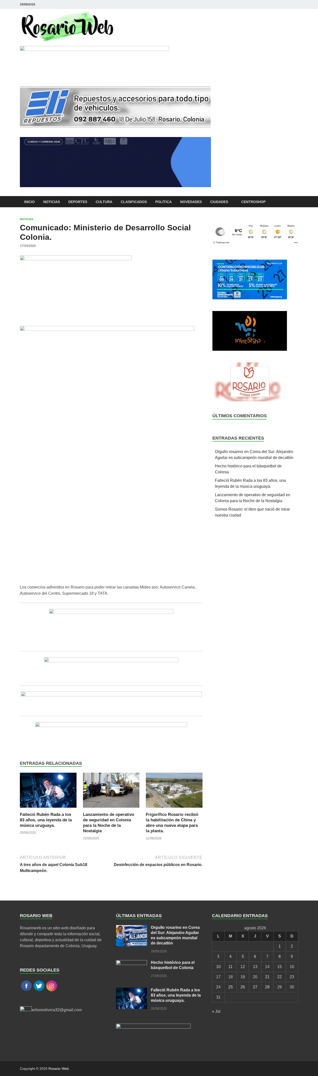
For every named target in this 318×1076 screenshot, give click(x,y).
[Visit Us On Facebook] (26, 991)
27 (255, 987)
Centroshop (253, 202)
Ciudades (219, 202)
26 (242, 987)
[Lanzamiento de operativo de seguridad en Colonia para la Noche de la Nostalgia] (111, 792)
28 (267, 987)
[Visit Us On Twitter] (39, 991)
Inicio (29, 202)
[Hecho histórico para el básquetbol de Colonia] (131, 963)
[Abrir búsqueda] (295, 202)
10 (218, 967)
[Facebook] (288, 4)
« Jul (216, 1011)
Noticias (51, 202)
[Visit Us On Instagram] (51, 991)
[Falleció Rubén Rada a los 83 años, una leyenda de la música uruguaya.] (48, 792)
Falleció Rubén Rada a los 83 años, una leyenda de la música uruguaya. (46, 820)
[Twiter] (295, 4)
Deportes (77, 202)
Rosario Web (58, 1069)
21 (267, 977)
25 (230, 987)
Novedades (191, 202)
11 (230, 967)
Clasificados (134, 202)
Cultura (104, 202)
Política (163, 202)
